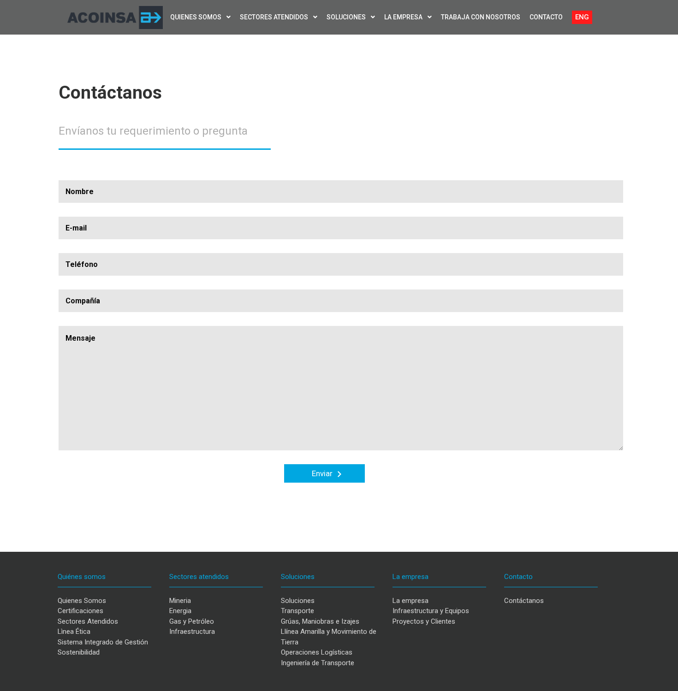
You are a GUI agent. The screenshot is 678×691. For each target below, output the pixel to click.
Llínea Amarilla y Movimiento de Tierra (328, 636)
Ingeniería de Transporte (317, 663)
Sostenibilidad (79, 652)
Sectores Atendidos (88, 621)
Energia (180, 611)
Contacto (546, 17)
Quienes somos (196, 17)
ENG (582, 17)
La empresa (404, 17)
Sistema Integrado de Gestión (103, 642)
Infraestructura (192, 631)
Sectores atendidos (274, 17)
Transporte (297, 611)
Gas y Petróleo (191, 621)
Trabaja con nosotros (480, 17)
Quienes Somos (82, 601)
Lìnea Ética (74, 631)
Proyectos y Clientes (424, 621)
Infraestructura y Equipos (431, 611)
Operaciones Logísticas (316, 652)
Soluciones (347, 17)
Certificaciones (80, 611)
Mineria (180, 601)
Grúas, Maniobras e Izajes (320, 621)
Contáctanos (524, 601)
